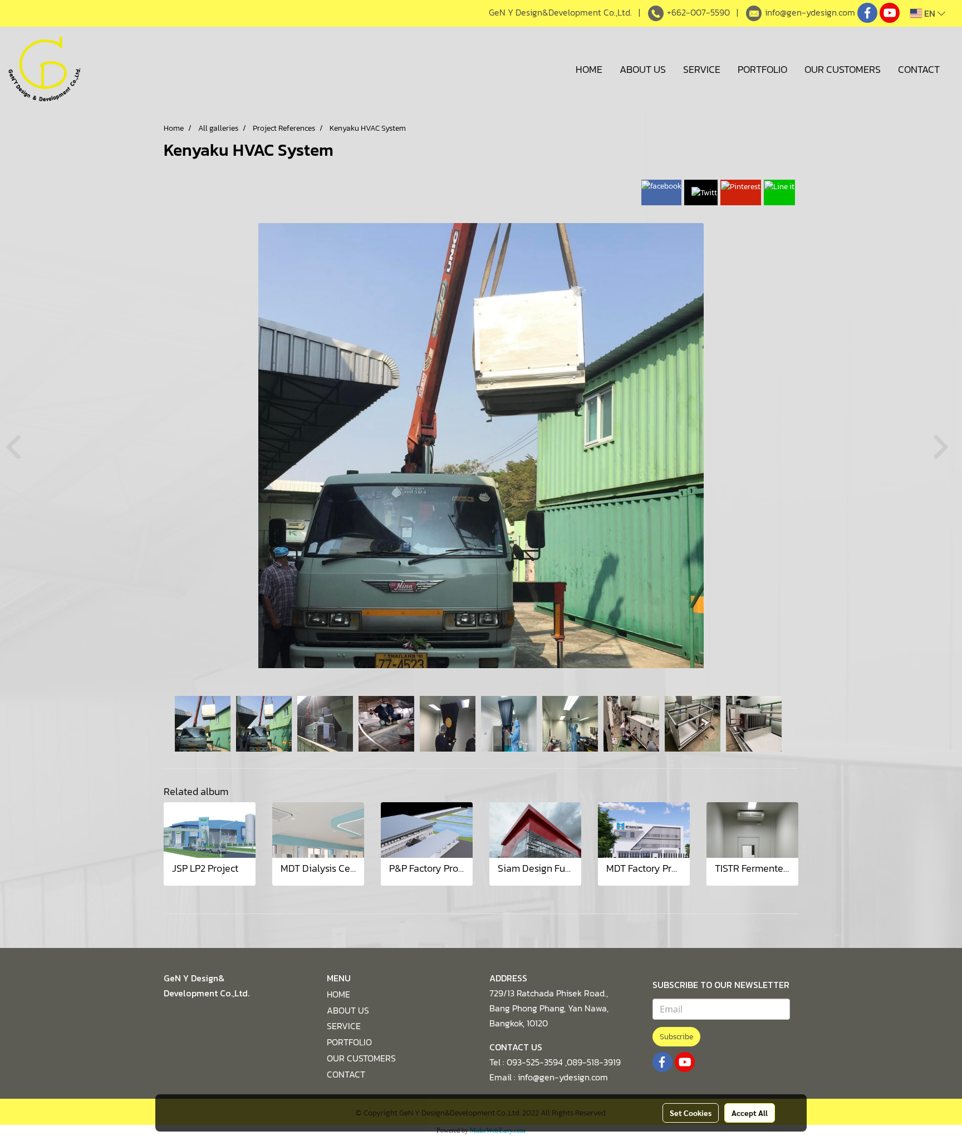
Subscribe (676, 1037)
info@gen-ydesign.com (810, 12)
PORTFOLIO (762, 69)
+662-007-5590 (698, 12)
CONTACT (919, 69)
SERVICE (701, 69)
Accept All (750, 1113)
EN (930, 13)
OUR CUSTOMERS (842, 69)
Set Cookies (690, 1113)
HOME (589, 69)
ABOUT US (643, 69)
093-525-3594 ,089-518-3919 (564, 1062)
